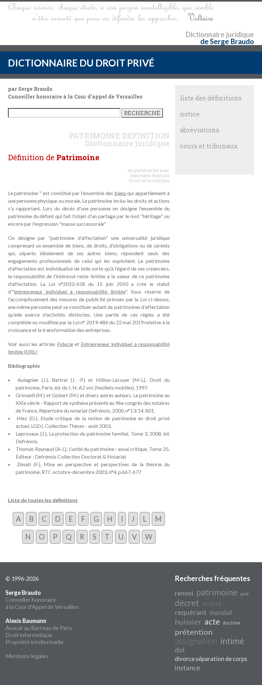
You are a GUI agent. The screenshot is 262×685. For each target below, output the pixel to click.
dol (180, 650)
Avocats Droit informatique (149, 177)
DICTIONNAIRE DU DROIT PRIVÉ (81, 62)
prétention (193, 631)
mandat (221, 612)
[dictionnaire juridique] (111, 13)
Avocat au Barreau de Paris (38, 627)
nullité (212, 603)
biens (120, 193)
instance (187, 668)
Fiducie (65, 344)
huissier (188, 621)
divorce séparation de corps (211, 658)
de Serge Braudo (227, 41)
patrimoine (216, 592)
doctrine (231, 623)
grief (244, 593)
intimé (232, 641)
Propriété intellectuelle (34, 641)
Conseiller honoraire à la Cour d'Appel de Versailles (42, 599)
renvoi (184, 593)
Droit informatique (28, 634)
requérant (190, 612)
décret (187, 603)
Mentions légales (26, 655)
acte (212, 621)
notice (190, 114)
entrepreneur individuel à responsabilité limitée (69, 291)
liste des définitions (211, 98)
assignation (196, 641)
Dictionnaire (205, 34)
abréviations (199, 130)
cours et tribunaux (209, 146)
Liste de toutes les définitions (43, 500)
